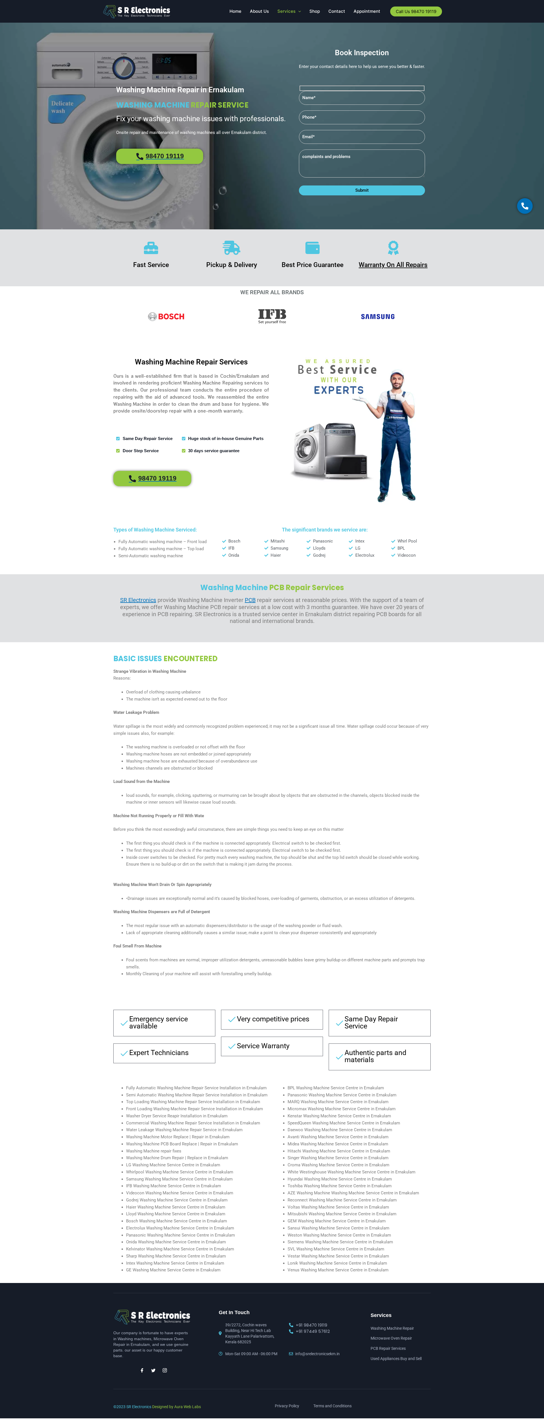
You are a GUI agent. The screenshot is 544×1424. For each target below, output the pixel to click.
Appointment (367, 11)
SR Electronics (138, 600)
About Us (259, 11)
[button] (298, 11)
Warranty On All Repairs (393, 264)
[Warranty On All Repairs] (393, 248)
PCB (250, 600)
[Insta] (164, 1370)
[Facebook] (142, 1370)
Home (235, 11)
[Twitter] (153, 1370)
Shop (314, 11)
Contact (336, 11)
